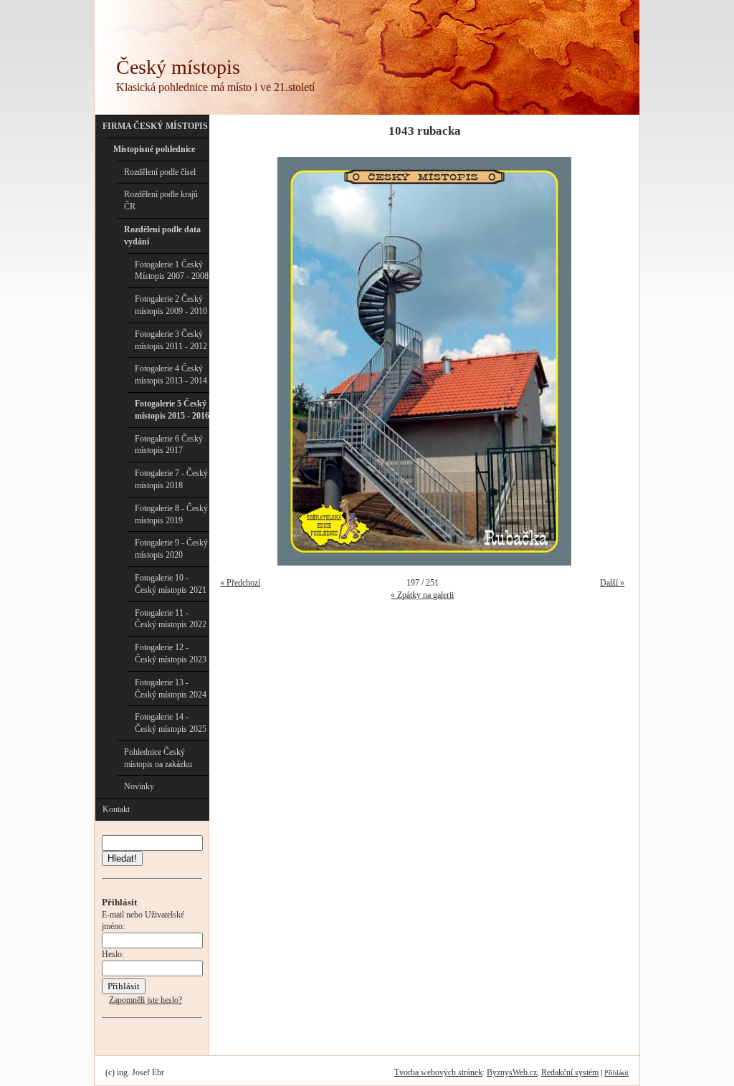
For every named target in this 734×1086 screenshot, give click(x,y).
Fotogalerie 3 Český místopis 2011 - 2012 (171, 340)
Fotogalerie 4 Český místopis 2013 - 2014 (171, 374)
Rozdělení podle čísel (160, 172)
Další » (612, 583)
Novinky (139, 786)
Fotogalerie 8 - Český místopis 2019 (171, 514)
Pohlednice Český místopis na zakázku (158, 758)
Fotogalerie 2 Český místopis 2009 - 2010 (171, 305)
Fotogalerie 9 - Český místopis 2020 (171, 549)
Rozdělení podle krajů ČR (161, 200)
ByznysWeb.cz (512, 1072)
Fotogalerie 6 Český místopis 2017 (169, 445)
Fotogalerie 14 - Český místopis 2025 (170, 723)
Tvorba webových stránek (438, 1072)
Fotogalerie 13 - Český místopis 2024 (170, 688)
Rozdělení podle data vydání (162, 235)
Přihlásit (616, 1073)
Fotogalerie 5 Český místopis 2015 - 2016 (172, 410)
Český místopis (178, 67)
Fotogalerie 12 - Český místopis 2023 (170, 653)
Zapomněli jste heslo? (145, 1000)
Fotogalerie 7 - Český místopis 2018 (171, 479)
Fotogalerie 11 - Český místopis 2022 (170, 619)
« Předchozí (240, 583)
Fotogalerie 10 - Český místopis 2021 (170, 584)
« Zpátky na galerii (422, 595)
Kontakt (116, 809)
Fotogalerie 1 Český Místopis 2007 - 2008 (172, 270)
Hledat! (122, 858)
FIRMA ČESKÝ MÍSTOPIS (155, 126)
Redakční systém (570, 1072)
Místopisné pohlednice (154, 149)
